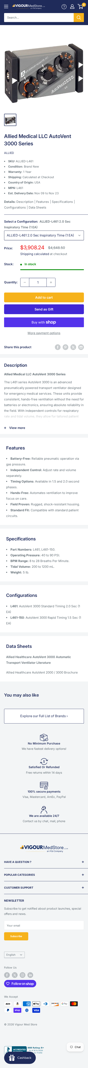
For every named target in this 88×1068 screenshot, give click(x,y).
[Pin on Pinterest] (65, 347)
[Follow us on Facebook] (7, 975)
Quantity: (11, 282)
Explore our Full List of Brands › (44, 716)
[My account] (64, 6)
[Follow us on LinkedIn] (30, 975)
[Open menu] (6, 6)
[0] (80, 6)
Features (42, 202)
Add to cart (44, 297)
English (11, 954)
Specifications (62, 202)
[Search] (79, 17)
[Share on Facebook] (58, 347)
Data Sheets (37, 207)
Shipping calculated (34, 254)
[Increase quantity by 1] (51, 282)
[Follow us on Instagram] (22, 975)
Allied (9, 153)
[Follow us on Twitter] (15, 975)
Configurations (15, 207)
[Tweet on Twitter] (73, 347)
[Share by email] (81, 347)
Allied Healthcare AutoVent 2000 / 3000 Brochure (42, 672)
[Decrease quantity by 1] (24, 282)
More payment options (44, 333)
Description (24, 202)
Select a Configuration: (37, 224)
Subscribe (16, 936)
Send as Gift (44, 309)
